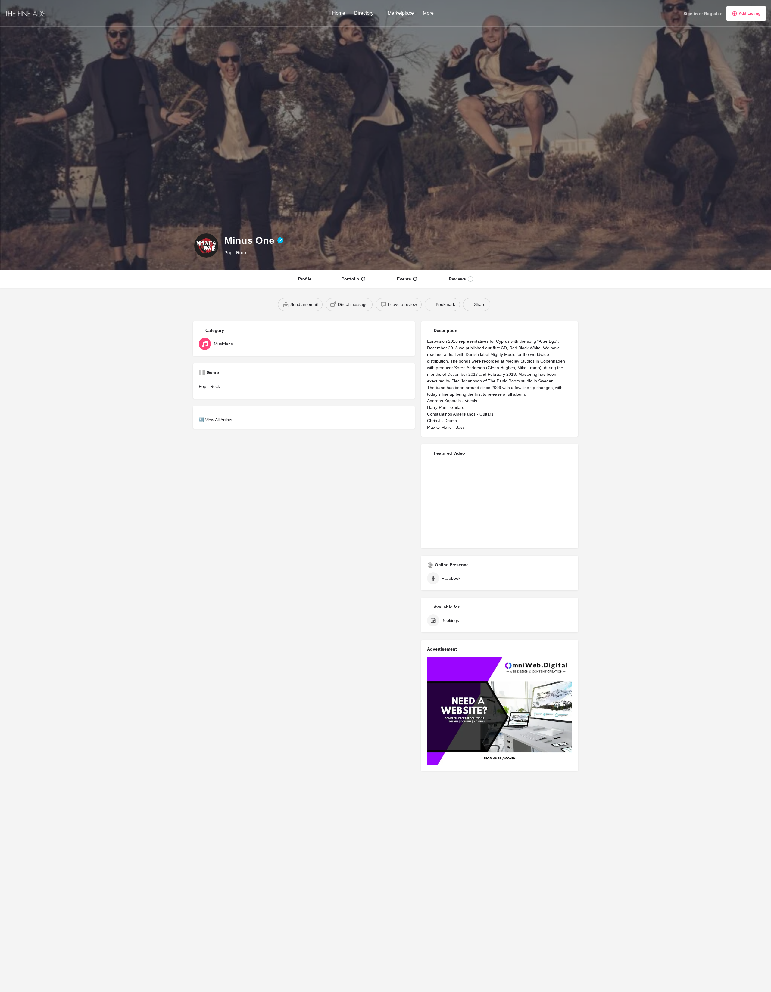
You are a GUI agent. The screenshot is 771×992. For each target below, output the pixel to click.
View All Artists (218, 419)
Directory (363, 13)
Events (404, 279)
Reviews (460, 279)
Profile (304, 279)
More (428, 13)
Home (338, 13)
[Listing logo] (206, 245)
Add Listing (749, 13)
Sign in (690, 13)
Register (712, 13)
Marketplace (401, 13)
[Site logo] (26, 13)
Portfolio (350, 279)
